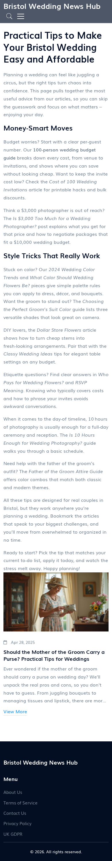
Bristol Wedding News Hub (52, 5)
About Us (12, 792)
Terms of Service (20, 802)
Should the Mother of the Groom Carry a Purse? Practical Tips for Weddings (54, 655)
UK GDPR (12, 834)
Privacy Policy (17, 823)
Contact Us (14, 813)
